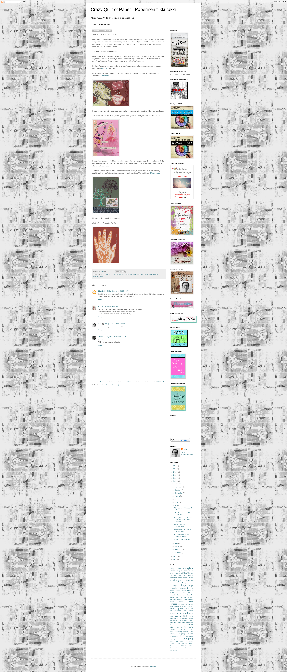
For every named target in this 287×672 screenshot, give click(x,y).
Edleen (100, 337)
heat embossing (138, 274)
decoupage (174, 590)
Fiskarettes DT (187, 595)
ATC (102, 274)
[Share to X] (120, 272)
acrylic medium (177, 568)
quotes (182, 625)
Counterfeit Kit (186, 588)
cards (191, 578)
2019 (175, 466)
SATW (191, 627)
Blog (94, 24)
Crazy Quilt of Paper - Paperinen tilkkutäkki (133, 9)
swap (101, 277)
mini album (188, 611)
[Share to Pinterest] (124, 272)
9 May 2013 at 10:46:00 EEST (114, 306)
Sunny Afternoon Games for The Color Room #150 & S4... (183, 519)
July (176, 499)
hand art (180, 599)
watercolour (178, 648)
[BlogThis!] (118, 272)
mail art (189, 608)
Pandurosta (105, 76)
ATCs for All (108, 274)
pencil (191, 620)
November (179, 487)
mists (172, 614)
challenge (175, 580)
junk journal (174, 606)
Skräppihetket (174, 636)
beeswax (173, 578)
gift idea (173, 599)
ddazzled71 (102, 291)
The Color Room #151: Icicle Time (182, 514)
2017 (175, 469)
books (185, 578)
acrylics (189, 568)
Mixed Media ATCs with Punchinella (182, 530)
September (179, 493)
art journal (177, 573)
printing (185, 622)
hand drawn (128, 274)
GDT (177, 597)
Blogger (153, 666)
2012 (175, 556)
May (176, 505)
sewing (172, 634)
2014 (175, 478)
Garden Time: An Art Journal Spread (181, 535)
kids (181, 606)
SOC (182, 636)
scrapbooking (176, 631)
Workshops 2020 (105, 24)
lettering (190, 606)
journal (190, 604)
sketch (190, 634)
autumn (190, 575)
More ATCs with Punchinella (179, 525)
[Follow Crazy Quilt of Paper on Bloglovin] (180, 441)
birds (180, 578)
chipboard (189, 580)
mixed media (148, 274)
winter (185, 648)
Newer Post (97, 381)
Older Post (161, 381)
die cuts (121, 274)
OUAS (185, 616)
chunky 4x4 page (182, 583)
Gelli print (183, 597)
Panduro (104, 68)
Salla (99, 324)
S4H (185, 627)
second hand (188, 631)
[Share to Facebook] (122, 272)
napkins (178, 616)
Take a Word (175, 643)
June (177, 502)
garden (172, 597)
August (177, 496)
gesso (190, 597)
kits (185, 606)
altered (186, 571)
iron (186, 604)
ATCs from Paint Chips (182, 539)
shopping (182, 634)
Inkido (182, 604)
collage (115, 274)
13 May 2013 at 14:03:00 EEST (115, 337)
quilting (176, 625)
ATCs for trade (180, 575)
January (178, 552)
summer (183, 641)
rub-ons (179, 627)
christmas (173, 583)
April (176, 543)
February (178, 549)
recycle (155, 274)
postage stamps (176, 622)
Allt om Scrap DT (176, 571)
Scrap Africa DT (181, 629)
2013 (175, 481)
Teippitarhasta (154, 173)
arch (171, 573)
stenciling (174, 641)
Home (129, 381)
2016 (175, 472)
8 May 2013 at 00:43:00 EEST (117, 291)
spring (172, 639)
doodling (173, 595)
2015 (175, 475)
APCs (191, 571)
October (178, 490)
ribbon (172, 627)
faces (179, 595)
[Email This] (116, 272)
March (177, 546)
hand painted (177, 602)
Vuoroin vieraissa (175, 646)
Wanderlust (184, 646)
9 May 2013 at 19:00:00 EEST (115, 324)
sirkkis (100, 306)
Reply (100, 299)
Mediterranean (175, 611)
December (179, 484)
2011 (175, 559)
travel (191, 643)
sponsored (189, 636)
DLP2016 (190, 592)
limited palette (177, 608)
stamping (96, 277)
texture (184, 643)
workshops (173, 650)
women (190, 648)
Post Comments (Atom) (110, 385)
